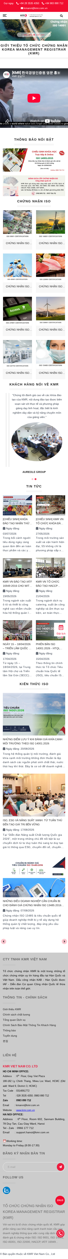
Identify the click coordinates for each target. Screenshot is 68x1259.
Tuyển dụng (10, 1035)
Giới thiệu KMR (12, 1009)
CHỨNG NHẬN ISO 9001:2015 (17, 243)
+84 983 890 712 (54, 3)
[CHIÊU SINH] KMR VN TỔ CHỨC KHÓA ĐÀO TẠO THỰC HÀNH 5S (49, 522)
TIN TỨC (34, 486)
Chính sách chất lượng (16, 1014)
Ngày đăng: (12, 528)
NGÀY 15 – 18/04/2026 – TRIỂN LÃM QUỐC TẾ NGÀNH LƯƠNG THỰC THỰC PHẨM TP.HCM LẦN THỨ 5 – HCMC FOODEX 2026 (17, 647)
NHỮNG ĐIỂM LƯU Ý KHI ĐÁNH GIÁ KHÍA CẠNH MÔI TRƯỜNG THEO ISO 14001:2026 (32, 741)
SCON (34, 470)
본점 (5, 1040)
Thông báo (9, 1030)
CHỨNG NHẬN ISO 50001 (50, 330)
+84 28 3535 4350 (29, 3)
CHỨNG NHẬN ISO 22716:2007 (17, 373)
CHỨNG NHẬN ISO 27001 (17, 330)
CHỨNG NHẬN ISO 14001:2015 (50, 243)
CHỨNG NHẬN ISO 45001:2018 (17, 286)
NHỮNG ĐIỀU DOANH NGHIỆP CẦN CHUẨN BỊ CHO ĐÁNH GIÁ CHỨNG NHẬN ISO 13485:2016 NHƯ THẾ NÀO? (32, 903)
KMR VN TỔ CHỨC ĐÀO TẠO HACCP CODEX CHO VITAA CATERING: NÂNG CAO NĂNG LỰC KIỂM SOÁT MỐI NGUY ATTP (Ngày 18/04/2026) (50, 584)
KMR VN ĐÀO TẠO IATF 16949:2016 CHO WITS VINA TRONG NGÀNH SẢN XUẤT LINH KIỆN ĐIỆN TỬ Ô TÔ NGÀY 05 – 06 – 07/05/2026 (17, 584)
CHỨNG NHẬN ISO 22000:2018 (50, 286)
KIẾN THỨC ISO (34, 684)
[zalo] (6, 1190)
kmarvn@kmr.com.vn (35, 8)
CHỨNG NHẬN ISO (34, 201)
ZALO (60, 1200)
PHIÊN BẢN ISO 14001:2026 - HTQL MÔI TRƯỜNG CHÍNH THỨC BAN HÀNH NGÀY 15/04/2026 (49, 647)
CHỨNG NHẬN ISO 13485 (50, 373)
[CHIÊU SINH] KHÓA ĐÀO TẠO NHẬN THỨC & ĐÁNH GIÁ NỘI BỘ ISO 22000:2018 (17, 522)
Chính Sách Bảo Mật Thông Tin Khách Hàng (29, 1025)
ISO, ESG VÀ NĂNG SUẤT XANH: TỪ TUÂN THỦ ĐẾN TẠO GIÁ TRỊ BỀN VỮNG (32, 822)
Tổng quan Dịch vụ (14, 1019)
